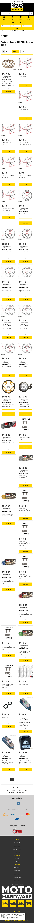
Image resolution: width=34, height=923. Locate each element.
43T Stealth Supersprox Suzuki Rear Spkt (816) (8, 405)
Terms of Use (17, 867)
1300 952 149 (18, 1)
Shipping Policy (17, 877)
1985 (22, 31)
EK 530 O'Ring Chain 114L (8, 443)
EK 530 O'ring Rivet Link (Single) (24, 438)
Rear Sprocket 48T (23, 328)
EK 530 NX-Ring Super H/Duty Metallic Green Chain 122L (24, 652)
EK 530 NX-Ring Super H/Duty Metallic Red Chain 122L (25, 614)
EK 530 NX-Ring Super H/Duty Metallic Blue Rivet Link (25, 576)
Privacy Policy (17, 870)
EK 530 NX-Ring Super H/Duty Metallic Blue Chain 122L (8, 581)
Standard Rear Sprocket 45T (25, 291)
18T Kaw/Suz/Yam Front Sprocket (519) (25, 176)
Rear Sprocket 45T (6, 290)
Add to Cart (8, 91)
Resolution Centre (17, 849)
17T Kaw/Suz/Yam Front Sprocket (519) (8, 176)
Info (10, 79)
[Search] (31, 13)
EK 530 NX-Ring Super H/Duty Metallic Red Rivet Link (8, 647)
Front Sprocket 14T (23, 110)
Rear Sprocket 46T (6, 328)
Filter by (15, 51)
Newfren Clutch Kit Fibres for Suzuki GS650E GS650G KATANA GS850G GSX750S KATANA (8, 84)
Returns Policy (17, 874)
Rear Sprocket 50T (6, 366)
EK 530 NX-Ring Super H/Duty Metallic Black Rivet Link (24, 543)
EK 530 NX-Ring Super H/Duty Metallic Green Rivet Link (7, 685)
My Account (17, 842)
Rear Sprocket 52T (23, 366)
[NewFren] (14, 69)
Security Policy (17, 881)
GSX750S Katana (16, 31)
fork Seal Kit (5, 717)
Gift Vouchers (17, 853)
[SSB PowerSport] (31, 748)
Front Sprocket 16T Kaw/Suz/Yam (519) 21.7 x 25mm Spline (25, 144)
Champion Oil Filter (23, 684)
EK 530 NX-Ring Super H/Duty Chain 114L (24, 477)
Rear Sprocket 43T (23, 252)
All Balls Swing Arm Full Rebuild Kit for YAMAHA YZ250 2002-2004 (14, 916)
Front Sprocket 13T (23, 77)
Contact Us (17, 861)
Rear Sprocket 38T (23, 214)
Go (17, 29)
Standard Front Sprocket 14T (8, 143)
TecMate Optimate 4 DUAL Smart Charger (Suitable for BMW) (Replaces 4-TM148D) (8, 763)
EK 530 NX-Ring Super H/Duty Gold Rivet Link (24, 509)
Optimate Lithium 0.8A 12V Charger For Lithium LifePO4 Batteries (25, 724)
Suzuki (8, 31)
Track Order (17, 846)
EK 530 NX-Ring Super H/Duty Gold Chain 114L (8, 515)
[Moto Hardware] (17, 6)
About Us (17, 858)
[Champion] (31, 677)
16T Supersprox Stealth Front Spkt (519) (8, 209)
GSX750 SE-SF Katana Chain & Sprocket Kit (24, 405)
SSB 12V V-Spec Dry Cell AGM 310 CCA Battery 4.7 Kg (25, 762)
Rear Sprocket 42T (6, 252)
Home (3, 31)
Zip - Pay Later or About (17, 884)
